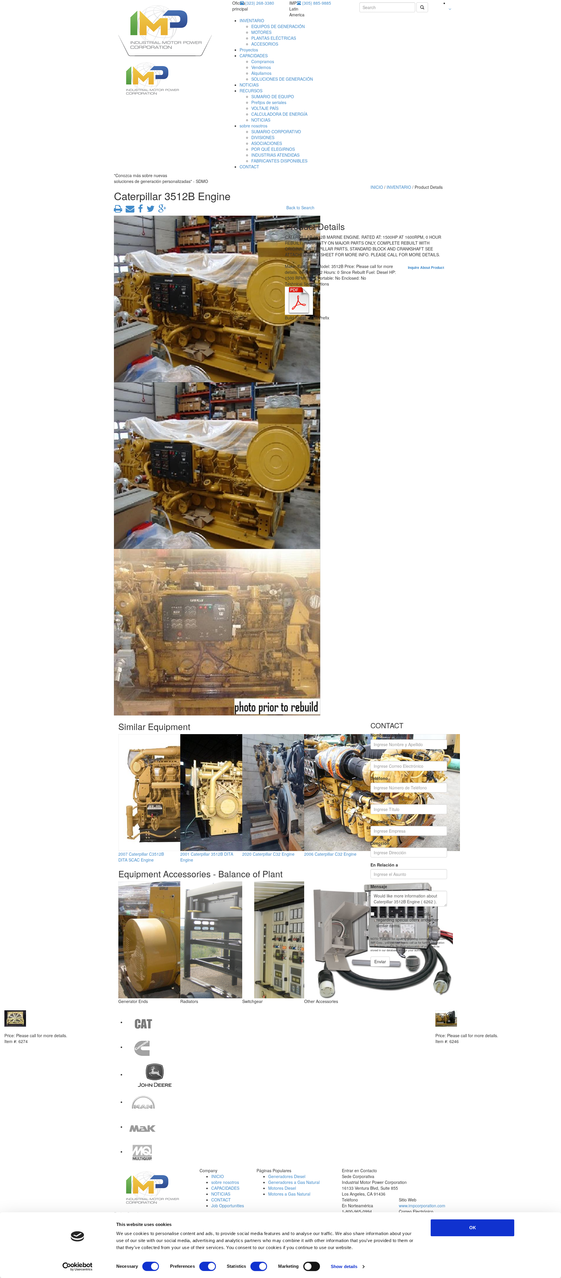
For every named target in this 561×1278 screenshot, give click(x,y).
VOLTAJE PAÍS (264, 108)
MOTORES (261, 32)
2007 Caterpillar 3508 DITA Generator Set (475, 1030)
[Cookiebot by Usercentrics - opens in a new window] (77, 1266)
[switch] (207, 1266)
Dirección (379, 843)
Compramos (262, 61)
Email (375, 757)
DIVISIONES (262, 137)
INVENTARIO (252, 20)
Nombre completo (388, 735)
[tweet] (149, 210)
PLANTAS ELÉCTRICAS (273, 38)
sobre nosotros (253, 126)
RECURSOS (251, 91)
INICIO (376, 187)
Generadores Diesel (286, 1176)
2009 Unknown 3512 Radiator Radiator (42, 1030)
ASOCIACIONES (266, 143)
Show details (344, 1266)
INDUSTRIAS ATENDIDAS (275, 155)
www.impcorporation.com (422, 1205)
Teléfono (379, 778)
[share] (139, 210)
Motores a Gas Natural (289, 1194)
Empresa (379, 821)
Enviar (380, 961)
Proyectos (249, 50)
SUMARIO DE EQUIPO (272, 96)
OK (472, 1227)
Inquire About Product (426, 267)
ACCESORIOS (264, 44)
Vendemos (261, 67)
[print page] (118, 210)
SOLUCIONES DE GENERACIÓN (282, 79)
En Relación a (384, 865)
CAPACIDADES (254, 55)
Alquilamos (261, 73)
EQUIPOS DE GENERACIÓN (278, 26)
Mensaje (378, 886)
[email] (128, 210)
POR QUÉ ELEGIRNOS (273, 149)
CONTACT (249, 167)
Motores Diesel (282, 1188)
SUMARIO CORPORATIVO (276, 131)
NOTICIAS (249, 85)
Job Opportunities (227, 1205)
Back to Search (300, 207)
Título (376, 800)
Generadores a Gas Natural (294, 1182)
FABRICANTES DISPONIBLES (279, 161)
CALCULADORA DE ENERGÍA (279, 114)
